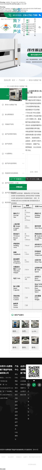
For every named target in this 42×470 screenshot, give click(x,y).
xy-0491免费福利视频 (35, 331)
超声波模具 (8, 144)
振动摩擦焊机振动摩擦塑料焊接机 (35, 347)
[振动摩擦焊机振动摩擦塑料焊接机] (35, 343)
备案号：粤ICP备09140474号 (32, 457)
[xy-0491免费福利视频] (35, 327)
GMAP (3, 457)
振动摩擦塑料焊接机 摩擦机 (25, 347)
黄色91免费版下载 (27, 27)
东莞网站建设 (32, 464)
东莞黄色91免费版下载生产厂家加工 (25, 331)
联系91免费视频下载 (35, 27)
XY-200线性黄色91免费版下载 (17, 86)
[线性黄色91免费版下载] (16, 327)
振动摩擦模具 (16, 391)
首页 (13, 80)
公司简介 (23, 377)
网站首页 (22, 27)
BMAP (35, 449)
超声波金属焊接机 (11, 192)
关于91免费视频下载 (24, 27)
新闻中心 (33, 27)
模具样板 (8, 202)
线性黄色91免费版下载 (16, 331)
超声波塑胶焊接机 (28, 27)
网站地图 (2, 469)
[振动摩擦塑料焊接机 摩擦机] (25, 343)
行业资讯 (28, 400)
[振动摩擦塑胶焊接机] (16, 343)
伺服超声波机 (16, 401)
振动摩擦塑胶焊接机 (16, 347)
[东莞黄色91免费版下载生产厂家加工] (25, 327)
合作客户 (32, 27)
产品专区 (25, 27)
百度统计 (19, 457)
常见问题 (28, 413)
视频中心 (23, 388)
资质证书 (23, 384)
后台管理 (10, 457)
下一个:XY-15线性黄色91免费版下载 (34, 179)
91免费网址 (8, 153)
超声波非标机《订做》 (12, 183)
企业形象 (30, 27)
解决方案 (23, 395)
